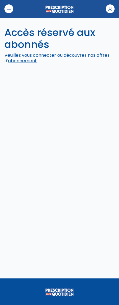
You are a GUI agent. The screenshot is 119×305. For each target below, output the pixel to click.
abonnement (22, 61)
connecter (44, 55)
